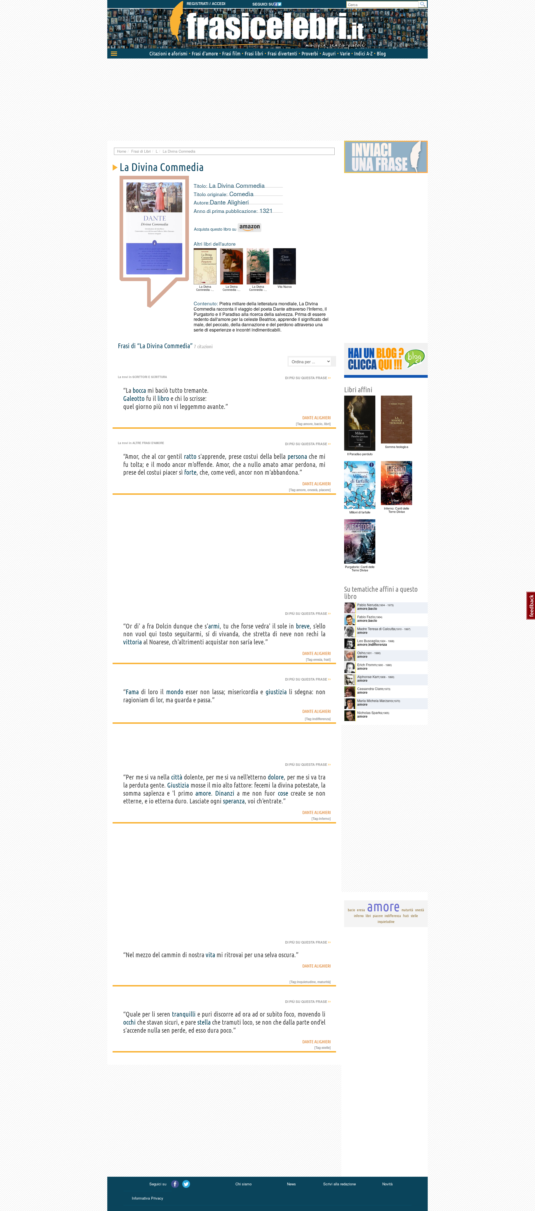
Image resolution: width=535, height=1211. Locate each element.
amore (308, 423)
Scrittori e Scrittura (149, 377)
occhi (129, 1022)
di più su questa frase (308, 377)
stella (204, 1022)
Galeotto (134, 398)
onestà (312, 490)
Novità (387, 1183)
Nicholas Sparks (369, 712)
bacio (318, 423)
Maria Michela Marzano (375, 700)
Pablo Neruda (367, 604)
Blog (381, 53)
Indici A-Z (363, 53)
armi (214, 626)
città (176, 777)
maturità (323, 981)
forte (190, 472)
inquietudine (306, 981)
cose (283, 793)
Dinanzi (224, 793)
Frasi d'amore (205, 53)
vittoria (132, 642)
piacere (324, 490)
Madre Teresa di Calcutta (376, 628)
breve (303, 626)
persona (297, 456)
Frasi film (231, 53)
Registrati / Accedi (206, 4)
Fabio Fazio (366, 616)
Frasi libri (254, 53)
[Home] (267, 25)
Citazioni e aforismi (168, 53)
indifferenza (321, 719)
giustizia (276, 692)
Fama (132, 692)
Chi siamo (243, 1183)
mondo (174, 692)
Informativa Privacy (147, 1198)
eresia (317, 659)
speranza (234, 801)
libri (327, 423)
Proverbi (309, 53)
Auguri (329, 53)
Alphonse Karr (368, 676)
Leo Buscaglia (368, 640)
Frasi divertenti (282, 53)
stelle (326, 1047)
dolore (276, 777)
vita (210, 955)
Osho (361, 652)
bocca (139, 390)
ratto (190, 456)
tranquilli (184, 1014)
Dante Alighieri (229, 202)
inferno (324, 818)
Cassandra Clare (370, 688)
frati (327, 659)
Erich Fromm (366, 664)
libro (163, 398)
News (291, 1183)
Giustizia (178, 785)
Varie (345, 53)
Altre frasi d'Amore (148, 443)
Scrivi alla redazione (339, 1183)
